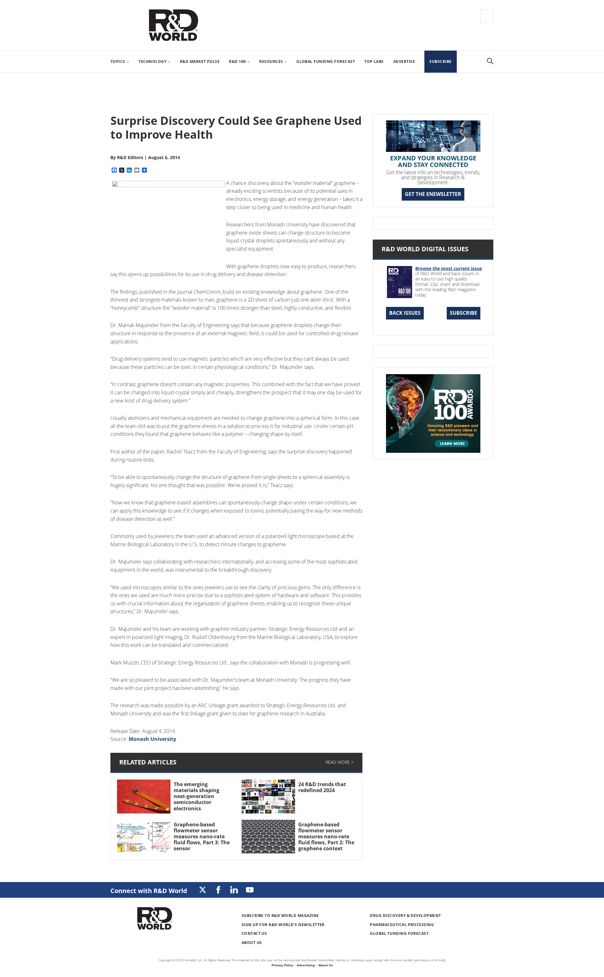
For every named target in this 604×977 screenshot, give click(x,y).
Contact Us (254, 933)
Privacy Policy (282, 965)
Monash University (152, 739)
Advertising (306, 965)
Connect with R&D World (148, 890)
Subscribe (463, 312)
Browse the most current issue (448, 268)
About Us (252, 942)
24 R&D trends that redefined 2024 (322, 787)
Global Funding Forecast (399, 933)
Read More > (340, 762)
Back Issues (405, 312)
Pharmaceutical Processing (402, 924)
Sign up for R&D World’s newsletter (283, 924)
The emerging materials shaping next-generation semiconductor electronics (196, 796)
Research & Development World (173, 25)
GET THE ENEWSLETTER (433, 194)
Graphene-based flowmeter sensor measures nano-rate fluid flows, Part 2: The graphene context (326, 836)
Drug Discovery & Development (405, 915)
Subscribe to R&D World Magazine (280, 915)
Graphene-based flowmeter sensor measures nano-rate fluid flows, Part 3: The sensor (202, 836)
